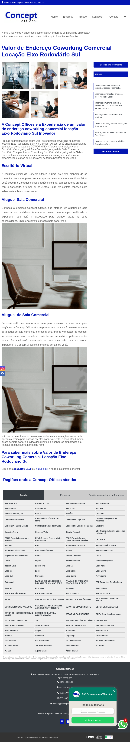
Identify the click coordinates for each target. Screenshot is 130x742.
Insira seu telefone (93, 705)
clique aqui (42, 469)
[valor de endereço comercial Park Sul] (44, 104)
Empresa (68, 16)
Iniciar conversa (92, 720)
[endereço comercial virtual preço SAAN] (44, 75)
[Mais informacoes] (124, 17)
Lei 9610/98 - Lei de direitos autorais (62, 659)
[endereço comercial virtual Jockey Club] (15, 75)
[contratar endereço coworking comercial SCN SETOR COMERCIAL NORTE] (15, 104)
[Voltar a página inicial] (21, 16)
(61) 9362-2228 (66, 698)
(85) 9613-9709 (66, 687)
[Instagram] (62, 721)
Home (54, 16)
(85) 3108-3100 (23, 469)
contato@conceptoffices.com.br (66, 704)
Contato (113, 16)
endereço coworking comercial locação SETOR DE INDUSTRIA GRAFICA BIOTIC (108, 106)
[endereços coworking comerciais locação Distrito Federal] (73, 75)
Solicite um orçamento (111, 64)
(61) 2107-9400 (66, 693)
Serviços (97, 16)
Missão (83, 16)
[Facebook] (68, 721)
